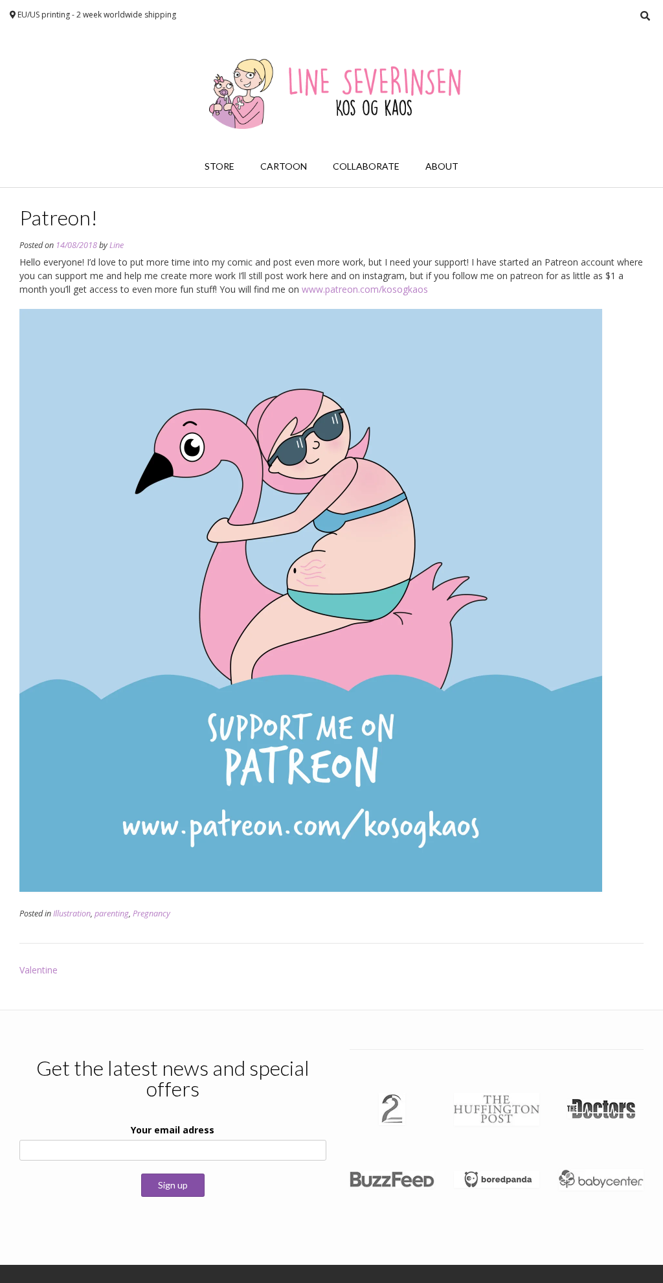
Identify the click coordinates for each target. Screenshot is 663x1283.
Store (219, 166)
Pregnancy (151, 913)
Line (116, 245)
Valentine (38, 970)
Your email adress (172, 1130)
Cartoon (283, 166)
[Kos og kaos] (331, 89)
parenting (112, 913)
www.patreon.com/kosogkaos (365, 289)
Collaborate (366, 166)
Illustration (72, 913)
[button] (310, 600)
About (441, 166)
